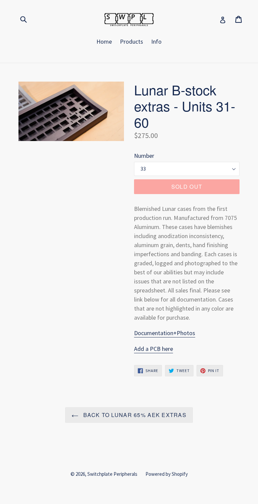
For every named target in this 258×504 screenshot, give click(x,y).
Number (144, 155)
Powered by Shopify (166, 474)
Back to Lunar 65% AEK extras (134, 415)
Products (131, 41)
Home (104, 41)
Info (156, 41)
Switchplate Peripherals (112, 474)
